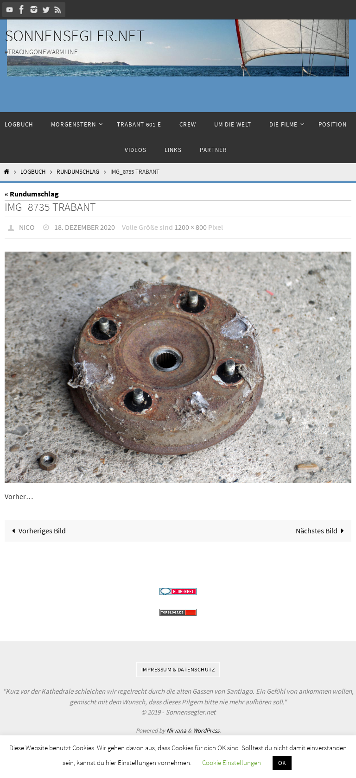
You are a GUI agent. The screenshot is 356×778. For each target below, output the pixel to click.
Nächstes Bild (316, 527)
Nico (27, 226)
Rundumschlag (78, 172)
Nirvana (176, 728)
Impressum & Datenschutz (178, 667)
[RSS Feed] (58, 9)
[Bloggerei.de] (178, 589)
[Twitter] (45, 9)
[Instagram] (33, 9)
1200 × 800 (190, 226)
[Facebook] (21, 9)
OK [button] (282, 763)
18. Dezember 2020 (84, 226)
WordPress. (207, 728)
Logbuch (32, 172)
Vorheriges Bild (42, 527)
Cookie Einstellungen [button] (231, 762)
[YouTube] (9, 9)
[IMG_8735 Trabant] (178, 365)
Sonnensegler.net (75, 35)
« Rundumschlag (32, 193)
